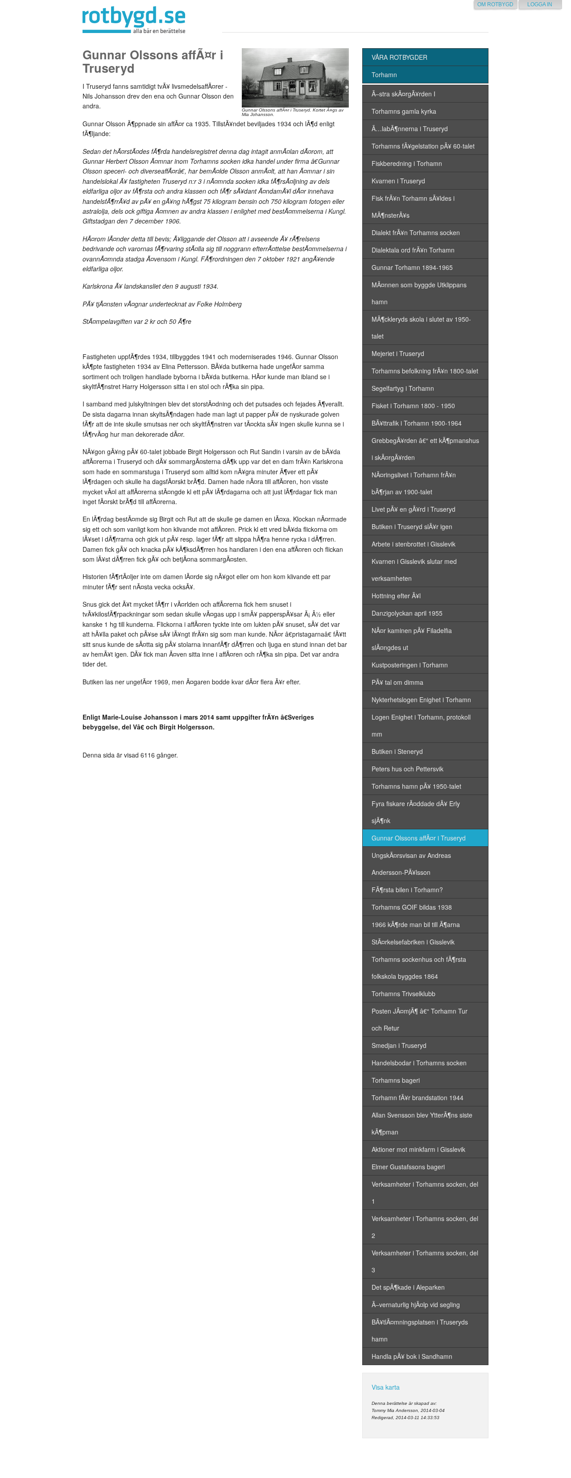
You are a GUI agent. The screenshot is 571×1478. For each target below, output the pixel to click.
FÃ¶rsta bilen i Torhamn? (407, 889)
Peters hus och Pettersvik (407, 768)
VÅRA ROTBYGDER (399, 57)
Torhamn (384, 74)
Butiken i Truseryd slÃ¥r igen (412, 526)
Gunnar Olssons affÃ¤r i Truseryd (419, 837)
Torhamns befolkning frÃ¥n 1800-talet (425, 370)
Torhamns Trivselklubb (403, 993)
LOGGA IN (539, 4)
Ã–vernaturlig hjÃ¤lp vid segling (416, 1304)
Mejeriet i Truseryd (398, 353)
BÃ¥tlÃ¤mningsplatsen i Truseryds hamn (420, 1330)
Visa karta (386, 1387)
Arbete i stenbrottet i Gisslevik (413, 543)
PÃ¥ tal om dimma (397, 682)
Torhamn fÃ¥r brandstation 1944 (417, 1097)
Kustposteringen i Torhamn (410, 664)
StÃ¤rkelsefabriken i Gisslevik (413, 941)
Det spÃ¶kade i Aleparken (408, 1287)
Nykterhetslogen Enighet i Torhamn (421, 699)
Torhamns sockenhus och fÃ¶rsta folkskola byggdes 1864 (419, 968)
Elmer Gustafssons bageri (408, 1166)
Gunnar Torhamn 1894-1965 (412, 267)
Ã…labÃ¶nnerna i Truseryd (410, 128)
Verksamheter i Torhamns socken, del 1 (425, 1192)
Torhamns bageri (396, 1080)
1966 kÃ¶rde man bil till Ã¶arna (416, 924)
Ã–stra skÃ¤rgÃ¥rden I (403, 93)
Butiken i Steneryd (397, 751)
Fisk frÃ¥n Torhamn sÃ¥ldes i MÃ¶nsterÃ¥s (413, 206)
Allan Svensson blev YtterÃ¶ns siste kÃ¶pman (422, 1123)
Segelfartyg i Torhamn (403, 388)
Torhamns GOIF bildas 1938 (412, 907)
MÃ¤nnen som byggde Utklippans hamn (419, 293)
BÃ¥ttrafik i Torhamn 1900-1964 (417, 422)
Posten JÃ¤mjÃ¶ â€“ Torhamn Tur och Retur (420, 1019)
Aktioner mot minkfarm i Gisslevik (418, 1149)
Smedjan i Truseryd (399, 1045)
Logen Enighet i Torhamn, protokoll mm (421, 725)
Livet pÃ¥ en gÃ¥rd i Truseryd (413, 509)
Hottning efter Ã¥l (396, 595)
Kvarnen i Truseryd (398, 180)
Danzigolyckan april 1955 (407, 613)
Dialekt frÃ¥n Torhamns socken (416, 232)
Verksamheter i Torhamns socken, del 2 (425, 1227)
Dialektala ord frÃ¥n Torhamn (413, 249)
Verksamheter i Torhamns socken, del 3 (425, 1261)
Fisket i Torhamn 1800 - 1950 (413, 405)
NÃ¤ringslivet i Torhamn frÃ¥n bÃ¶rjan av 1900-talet (414, 483)
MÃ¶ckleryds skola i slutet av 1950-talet (421, 327)
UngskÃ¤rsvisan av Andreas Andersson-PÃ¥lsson (411, 864)
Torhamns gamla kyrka (404, 111)
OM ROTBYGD (495, 4)
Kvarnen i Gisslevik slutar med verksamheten (414, 570)
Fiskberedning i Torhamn (407, 163)
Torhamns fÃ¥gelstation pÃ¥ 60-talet (423, 145)
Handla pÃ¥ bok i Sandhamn (412, 1356)
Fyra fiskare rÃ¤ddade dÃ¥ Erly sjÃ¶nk (416, 812)
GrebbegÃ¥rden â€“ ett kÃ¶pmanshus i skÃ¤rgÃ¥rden (425, 449)
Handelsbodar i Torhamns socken (419, 1062)
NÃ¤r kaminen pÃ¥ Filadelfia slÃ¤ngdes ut (412, 639)
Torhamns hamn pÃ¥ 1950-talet (416, 786)
